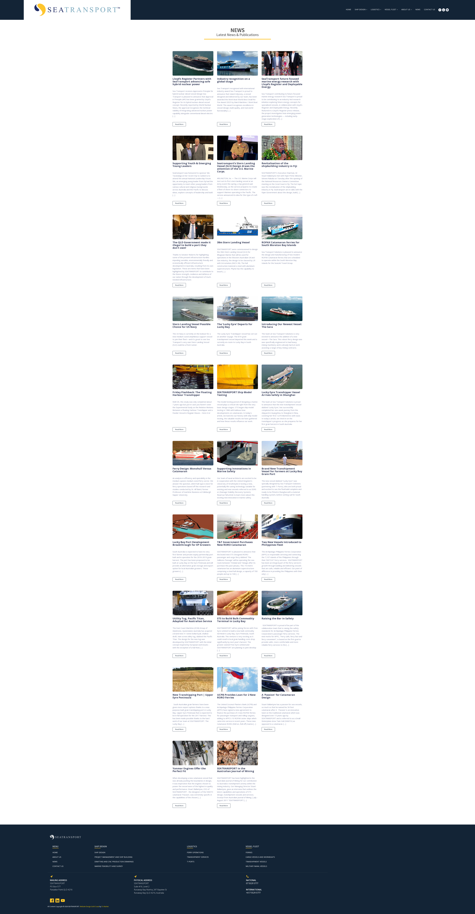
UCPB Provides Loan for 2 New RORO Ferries (236, 696)
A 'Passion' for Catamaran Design (278, 696)
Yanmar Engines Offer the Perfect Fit (189, 770)
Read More (179, 124)
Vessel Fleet (390, 9)
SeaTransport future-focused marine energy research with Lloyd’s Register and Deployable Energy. (282, 82)
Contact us (429, 9)
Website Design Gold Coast (89, 906)
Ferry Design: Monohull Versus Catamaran (192, 470)
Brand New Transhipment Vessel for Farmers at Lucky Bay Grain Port (282, 471)
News (417, 9)
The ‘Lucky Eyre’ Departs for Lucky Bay (234, 325)
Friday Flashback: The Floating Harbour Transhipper (192, 393)
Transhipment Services (198, 857)
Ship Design (360, 9)
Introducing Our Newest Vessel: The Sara (282, 325)
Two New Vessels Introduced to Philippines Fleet (281, 543)
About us (405, 9)
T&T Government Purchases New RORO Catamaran (235, 543)
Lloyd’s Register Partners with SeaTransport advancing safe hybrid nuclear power (192, 81)
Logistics (375, 9)
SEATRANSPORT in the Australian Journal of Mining (235, 770)
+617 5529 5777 (253, 892)
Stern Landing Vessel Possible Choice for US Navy (192, 325)
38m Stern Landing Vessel (233, 242)
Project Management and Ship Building (113, 857)
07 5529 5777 (252, 883)
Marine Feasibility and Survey (109, 866)
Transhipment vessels (256, 861)
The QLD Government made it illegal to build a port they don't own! (192, 245)
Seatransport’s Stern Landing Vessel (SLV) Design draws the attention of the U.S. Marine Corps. (236, 167)
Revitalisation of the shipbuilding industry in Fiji (279, 164)
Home (348, 9)
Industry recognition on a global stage (233, 80)
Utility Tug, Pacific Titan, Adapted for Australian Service (192, 620)
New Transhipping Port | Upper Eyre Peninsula (193, 696)
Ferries (249, 852)
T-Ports (190, 861)
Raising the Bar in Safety (278, 618)
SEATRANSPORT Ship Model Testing (234, 393)
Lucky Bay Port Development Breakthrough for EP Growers (192, 543)
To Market (105, 906)
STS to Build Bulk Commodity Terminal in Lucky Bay (235, 620)
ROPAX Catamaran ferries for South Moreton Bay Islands (280, 244)
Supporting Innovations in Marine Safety (234, 470)
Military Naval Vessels (256, 866)
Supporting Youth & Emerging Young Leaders (192, 164)
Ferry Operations (195, 852)
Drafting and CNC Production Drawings (114, 861)
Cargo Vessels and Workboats (260, 857)
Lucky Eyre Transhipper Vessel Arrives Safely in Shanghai (281, 393)
